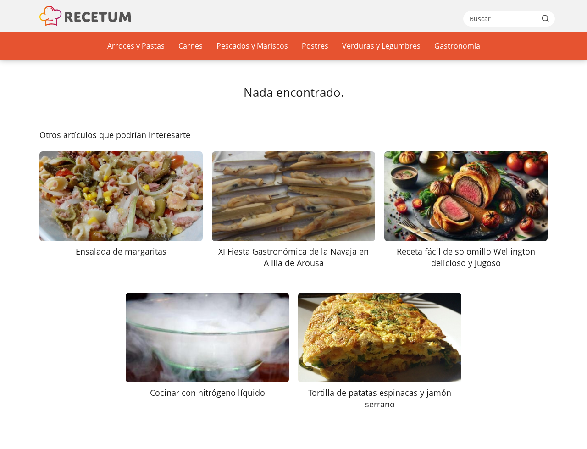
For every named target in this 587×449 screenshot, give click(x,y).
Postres (315, 46)
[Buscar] (545, 18)
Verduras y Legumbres (381, 46)
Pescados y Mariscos (252, 46)
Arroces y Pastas (136, 46)
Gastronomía (457, 46)
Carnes (190, 46)
